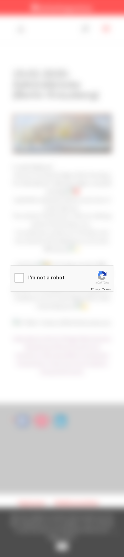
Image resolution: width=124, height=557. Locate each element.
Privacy (95, 288)
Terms (106, 288)
